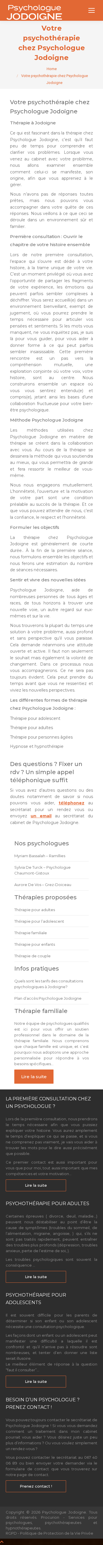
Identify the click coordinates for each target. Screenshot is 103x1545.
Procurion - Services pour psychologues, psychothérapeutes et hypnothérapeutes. (51, 1522)
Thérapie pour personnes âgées (41, 737)
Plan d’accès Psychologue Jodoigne (48, 998)
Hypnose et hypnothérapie (37, 746)
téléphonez (71, 803)
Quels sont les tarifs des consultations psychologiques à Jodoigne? (48, 984)
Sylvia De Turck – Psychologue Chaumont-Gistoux (42, 870)
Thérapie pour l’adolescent (39, 921)
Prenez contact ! (36, 1486)
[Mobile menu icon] (91, 10)
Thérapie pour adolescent (35, 718)
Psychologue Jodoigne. (65, 1512)
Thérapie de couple (32, 956)
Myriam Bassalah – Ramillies (39, 855)
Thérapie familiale (30, 932)
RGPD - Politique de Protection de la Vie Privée (49, 1533)
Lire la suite (34, 1076)
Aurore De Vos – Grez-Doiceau (42, 884)
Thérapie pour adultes (31, 727)
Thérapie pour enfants (34, 944)
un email (41, 816)
